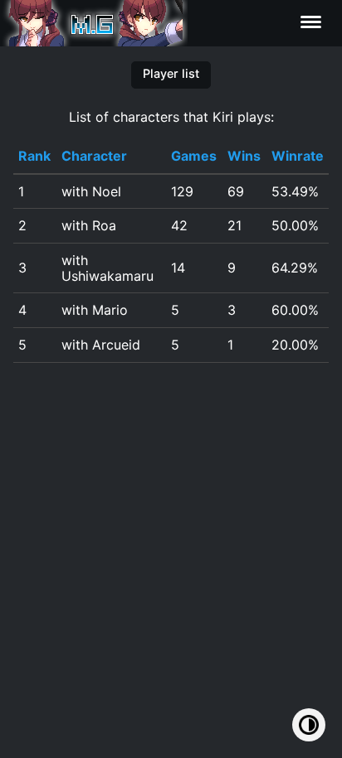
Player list (171, 73)
